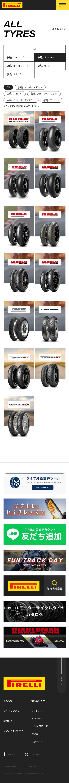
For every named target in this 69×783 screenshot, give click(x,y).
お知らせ (8, 700)
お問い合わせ (33, 766)
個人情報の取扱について (13, 766)
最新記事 (8, 720)
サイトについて (11, 710)
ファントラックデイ (14, 730)
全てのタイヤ (38, 700)
